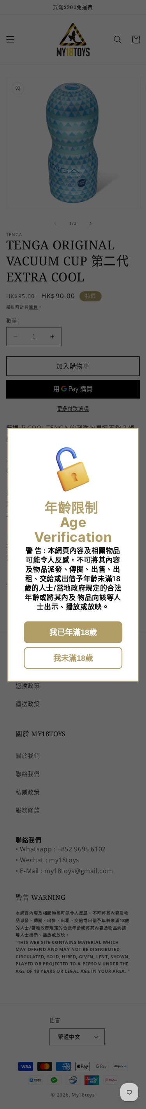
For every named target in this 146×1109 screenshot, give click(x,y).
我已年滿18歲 (73, 632)
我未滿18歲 (73, 658)
